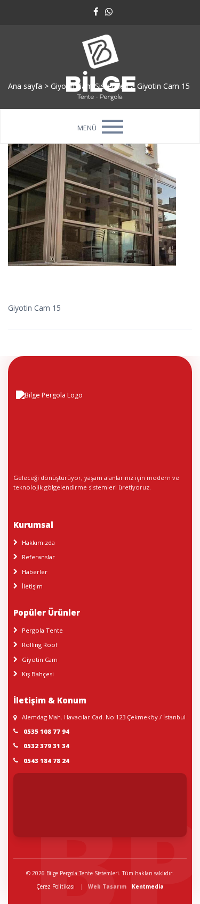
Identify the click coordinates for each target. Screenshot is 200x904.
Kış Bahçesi (38, 674)
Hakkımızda (38, 542)
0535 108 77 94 (46, 731)
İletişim (32, 586)
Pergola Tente (42, 630)
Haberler (34, 572)
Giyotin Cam (40, 660)
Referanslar (38, 557)
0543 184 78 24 (46, 761)
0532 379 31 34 (46, 746)
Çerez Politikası (55, 886)
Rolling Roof (40, 645)
